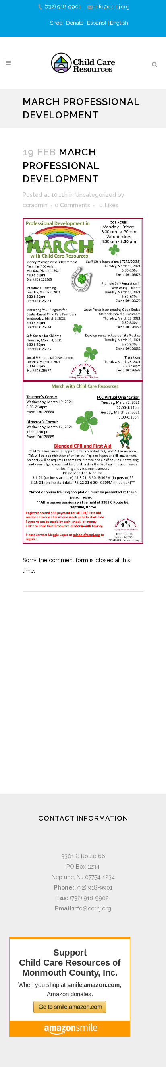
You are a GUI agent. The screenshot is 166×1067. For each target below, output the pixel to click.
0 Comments (72, 205)
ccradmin (35, 205)
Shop (56, 23)
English (119, 23)
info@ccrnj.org (111, 7)
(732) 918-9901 (62, 7)
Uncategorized (95, 195)
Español (96, 23)
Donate (74, 23)
